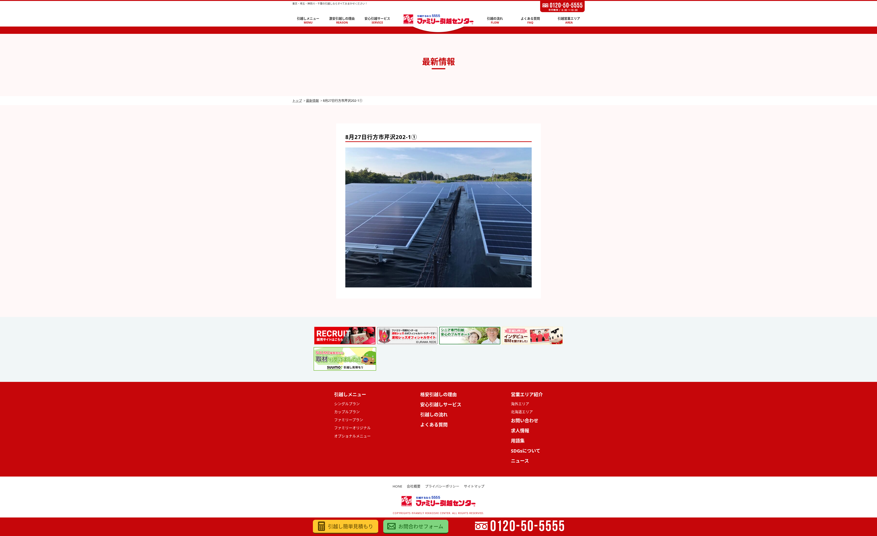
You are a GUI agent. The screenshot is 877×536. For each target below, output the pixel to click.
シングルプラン (347, 403)
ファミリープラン (348, 419)
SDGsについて (525, 451)
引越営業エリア (569, 20)
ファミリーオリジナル (352, 427)
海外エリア (520, 403)
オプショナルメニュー (352, 436)
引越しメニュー (308, 20)
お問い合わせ (524, 421)
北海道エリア (522, 411)
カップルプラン (347, 411)
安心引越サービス (377, 20)
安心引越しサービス (440, 405)
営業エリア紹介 (527, 394)
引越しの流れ (434, 415)
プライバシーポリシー (442, 486)
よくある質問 (530, 20)
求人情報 (520, 431)
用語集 (518, 441)
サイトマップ (474, 486)
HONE (397, 486)
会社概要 (413, 486)
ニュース (520, 461)
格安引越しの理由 (438, 394)
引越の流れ (495, 20)
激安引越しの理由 (342, 20)
